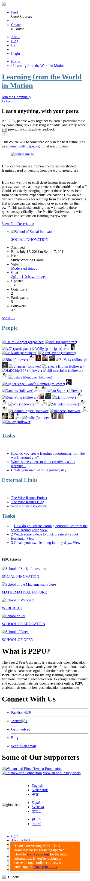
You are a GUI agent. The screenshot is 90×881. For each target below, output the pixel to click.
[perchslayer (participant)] (73, 349)
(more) (36, 824)
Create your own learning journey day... (40, 470)
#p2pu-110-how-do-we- (28, 277)
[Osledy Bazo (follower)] (41, 397)
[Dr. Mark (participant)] (19, 353)
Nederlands (40, 790)
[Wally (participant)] (47, 349)
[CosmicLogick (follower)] (29, 411)
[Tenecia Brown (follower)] (63, 366)
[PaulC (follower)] (48, 397)
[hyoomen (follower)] (11, 418)
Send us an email (23, 746)
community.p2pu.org (24, 146)
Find (14, 12)
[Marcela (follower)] (63, 404)
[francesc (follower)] (65, 411)
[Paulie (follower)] (36, 418)
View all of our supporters (62, 773)
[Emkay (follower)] (16, 422)
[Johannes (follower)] (25, 366)
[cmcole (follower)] (5, 404)
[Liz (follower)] (64, 397)
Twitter (16, 721)
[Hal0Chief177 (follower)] (22, 370)
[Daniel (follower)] (18, 418)
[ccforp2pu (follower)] (32, 360)
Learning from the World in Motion (39, 66)
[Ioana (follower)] (69, 384)
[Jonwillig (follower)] (37, 404)
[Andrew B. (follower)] (52, 360)
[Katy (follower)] (44, 391)
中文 (35, 794)
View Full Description (18, 224)
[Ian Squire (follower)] (65, 391)
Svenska (38, 807)
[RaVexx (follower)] (71, 360)
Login (15, 53)
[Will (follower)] (21, 404)
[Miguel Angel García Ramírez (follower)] (33, 384)
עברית (36, 811)
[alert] (45, 856)
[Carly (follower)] (54, 418)
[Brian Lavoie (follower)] (38, 360)
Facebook (18, 713)
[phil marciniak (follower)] (63, 370)
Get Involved (20, 729)
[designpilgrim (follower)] (80, 397)
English (37, 786)
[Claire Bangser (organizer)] (23, 342)
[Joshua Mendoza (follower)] (30, 377)
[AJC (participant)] (16, 349)
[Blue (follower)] (15, 360)
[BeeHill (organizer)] (61, 342)
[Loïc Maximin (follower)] (83, 404)
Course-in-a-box (45, 867)
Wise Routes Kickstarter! (29, 506)
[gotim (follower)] (44, 404)
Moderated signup (24, 268)
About (15, 37)
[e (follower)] (5, 411)
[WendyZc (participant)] (66, 349)
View (44, 530)
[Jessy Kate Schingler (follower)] (45, 360)
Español (37, 803)
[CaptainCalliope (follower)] (60, 418)
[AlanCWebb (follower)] (57, 353)
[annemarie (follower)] (5, 377)
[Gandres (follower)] (17, 391)
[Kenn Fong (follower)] (20, 397)
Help (14, 45)
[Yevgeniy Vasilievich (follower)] (37, 391)
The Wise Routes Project (29, 498)
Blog (14, 41)
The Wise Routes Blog (27, 502)
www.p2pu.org (38, 854)
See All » (8, 318)
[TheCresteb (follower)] (85, 411)
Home (15, 61)
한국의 (37, 819)
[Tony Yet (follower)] (5, 418)
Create (16, 25)
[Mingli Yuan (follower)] (5, 366)
